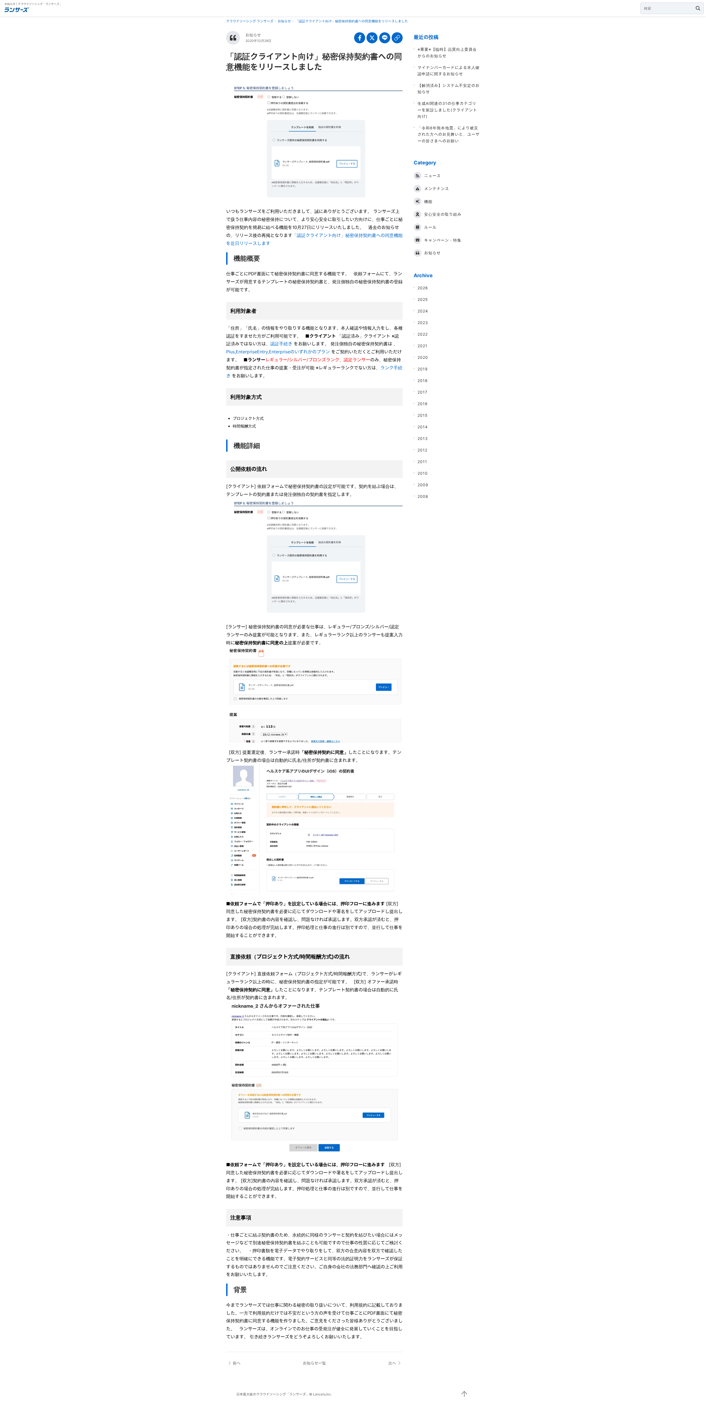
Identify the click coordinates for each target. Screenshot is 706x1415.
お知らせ (253, 35)
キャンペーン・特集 (442, 240)
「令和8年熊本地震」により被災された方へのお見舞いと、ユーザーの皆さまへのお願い (449, 134)
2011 (422, 461)
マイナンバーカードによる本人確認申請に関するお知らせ (449, 70)
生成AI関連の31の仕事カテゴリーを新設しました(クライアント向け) (447, 110)
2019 (423, 369)
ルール (430, 227)
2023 (423, 322)
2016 (423, 403)
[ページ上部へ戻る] (464, 1394)
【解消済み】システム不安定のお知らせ (449, 88)
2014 (423, 426)
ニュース (432, 175)
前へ (236, 1363)
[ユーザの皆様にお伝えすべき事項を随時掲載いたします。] (233, 38)
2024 (423, 311)
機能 (428, 201)
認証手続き (281, 343)
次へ (392, 1363)
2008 (423, 496)
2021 (422, 345)
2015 (423, 415)
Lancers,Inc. (322, 1394)
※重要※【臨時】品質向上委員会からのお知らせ (447, 52)
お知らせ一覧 (314, 1363)
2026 (423, 287)
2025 (423, 299)
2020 (423, 357)
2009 (423, 484)
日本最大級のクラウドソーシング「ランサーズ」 (272, 1394)
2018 (423, 380)
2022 (423, 334)
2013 (423, 438)
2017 (422, 392)
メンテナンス (436, 188)
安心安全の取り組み (442, 214)
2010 (423, 473)
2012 (422, 450)
